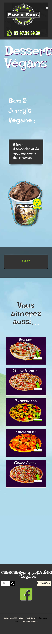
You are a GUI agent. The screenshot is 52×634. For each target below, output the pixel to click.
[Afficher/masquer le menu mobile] (47, 7)
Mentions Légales (26, 576)
